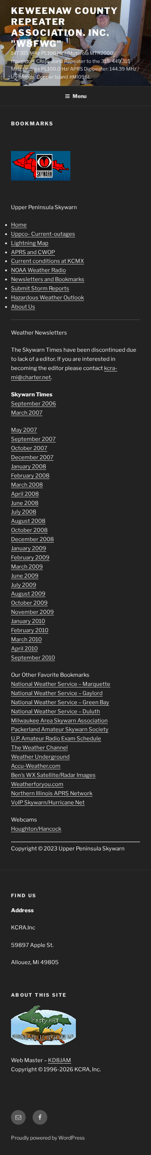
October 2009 (29, 603)
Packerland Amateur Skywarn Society (59, 729)
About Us (23, 306)
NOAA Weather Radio (38, 270)
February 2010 (29, 630)
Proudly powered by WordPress (48, 1138)
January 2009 (28, 548)
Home (19, 225)
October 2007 (29, 448)
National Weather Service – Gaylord (57, 693)
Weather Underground (40, 757)
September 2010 (33, 657)
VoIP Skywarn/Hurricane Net (48, 802)
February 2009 (30, 557)
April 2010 (24, 648)
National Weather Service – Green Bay (60, 702)
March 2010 (26, 639)
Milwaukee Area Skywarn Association (59, 720)
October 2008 (29, 530)
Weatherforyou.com (37, 784)
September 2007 (33, 439)
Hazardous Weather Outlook (47, 297)
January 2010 (28, 621)
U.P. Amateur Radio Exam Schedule (56, 738)
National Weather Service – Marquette (60, 684)
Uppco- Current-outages (43, 234)
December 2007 (32, 457)
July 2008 (23, 512)
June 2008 (24, 503)
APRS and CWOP (33, 252)
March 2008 (27, 485)
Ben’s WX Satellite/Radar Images (53, 775)
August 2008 (28, 521)
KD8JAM (59, 1060)
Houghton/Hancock (36, 829)
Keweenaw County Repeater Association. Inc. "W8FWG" (64, 27)
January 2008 (28, 466)
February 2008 (30, 475)
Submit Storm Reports (40, 288)
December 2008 (32, 539)
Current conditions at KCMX (47, 261)
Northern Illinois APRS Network (51, 793)
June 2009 (24, 576)
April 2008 (25, 494)
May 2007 (24, 430)
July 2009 (23, 585)
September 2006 (33, 403)
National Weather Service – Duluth (55, 711)
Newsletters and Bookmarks (47, 279)
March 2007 (27, 412)
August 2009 (28, 593)
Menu (79, 96)
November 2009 (32, 612)
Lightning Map (29, 243)
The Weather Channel (39, 747)
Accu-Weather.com (35, 766)
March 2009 (27, 566)
